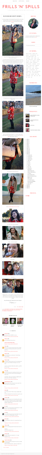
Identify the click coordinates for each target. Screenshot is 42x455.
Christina (6, 433)
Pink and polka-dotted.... (31, 174)
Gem (5, 412)
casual (33, 68)
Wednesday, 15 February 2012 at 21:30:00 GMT (12, 431)
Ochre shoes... (32, 125)
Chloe (5, 370)
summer (27, 62)
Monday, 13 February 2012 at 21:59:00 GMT (11, 379)
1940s (38, 74)
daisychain (6, 333)
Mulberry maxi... (30, 177)
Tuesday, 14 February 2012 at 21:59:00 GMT (11, 410)
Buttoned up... (30, 169)
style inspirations (33, 55)
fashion (17, 309)
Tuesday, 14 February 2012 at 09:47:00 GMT (11, 395)
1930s (36, 74)
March (29, 166)
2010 (31, 77)
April (28, 165)
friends (20, 309)
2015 (27, 149)
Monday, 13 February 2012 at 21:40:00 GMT (11, 357)
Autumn (31, 62)
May (28, 164)
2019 (26, 77)
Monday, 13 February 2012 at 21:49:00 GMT (11, 368)
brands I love (35, 53)
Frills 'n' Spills (21, 7)
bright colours (10, 309)
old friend (12, 21)
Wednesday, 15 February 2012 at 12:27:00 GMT (12, 416)
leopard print (28, 71)
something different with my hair (13, 206)
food (35, 59)
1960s (27, 74)
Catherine (6, 397)
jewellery (37, 68)
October (29, 157)
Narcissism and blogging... (32, 181)
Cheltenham (28, 75)
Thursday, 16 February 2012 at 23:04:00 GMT (11, 437)
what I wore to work (30, 56)
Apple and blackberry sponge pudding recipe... (34, 116)
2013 (27, 152)
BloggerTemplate (12, 453)
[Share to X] (19, 307)
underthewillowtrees (8, 381)
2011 (37, 55)
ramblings (37, 65)
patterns (4, 310)
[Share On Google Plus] (22, 307)
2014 (26, 59)
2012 (5, 309)
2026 (27, 139)
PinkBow (6, 353)
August (29, 160)
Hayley (6, 346)
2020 (39, 75)
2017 (27, 147)
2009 (29, 77)
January (29, 183)
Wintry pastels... (30, 178)
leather (32, 74)
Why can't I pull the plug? (33, 106)
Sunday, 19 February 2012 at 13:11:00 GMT (11, 445)
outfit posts (30, 59)
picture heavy (9, 310)
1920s (32, 75)
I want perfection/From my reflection (34, 120)
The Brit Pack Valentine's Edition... (35, 130)
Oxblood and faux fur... (31, 170)
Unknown (6, 338)
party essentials (37, 71)
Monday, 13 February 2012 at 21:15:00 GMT (11, 351)
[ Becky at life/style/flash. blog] (9, 342)
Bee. (5, 406)
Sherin (5, 390)
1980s (34, 75)
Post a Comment (6, 447)
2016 (30, 68)
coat (14, 309)
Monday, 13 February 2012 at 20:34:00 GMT (11, 336)
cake (32, 71)
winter (27, 68)
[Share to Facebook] (17, 307)
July (28, 161)
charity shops (31, 65)
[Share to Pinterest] (21, 307)
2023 (27, 140)
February (29, 168)
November (29, 156)
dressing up (35, 62)
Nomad (6, 418)
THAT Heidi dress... (30, 182)
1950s (29, 74)
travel (27, 65)
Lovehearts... (29, 173)
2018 (37, 75)
